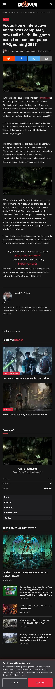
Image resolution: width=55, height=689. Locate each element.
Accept (40, 682)
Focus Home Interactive (33, 472)
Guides (7, 518)
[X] (34, 58)
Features (8, 508)
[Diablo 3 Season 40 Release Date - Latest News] (10, 609)
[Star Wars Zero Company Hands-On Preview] (27, 361)
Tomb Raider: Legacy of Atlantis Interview (25, 415)
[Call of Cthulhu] (27, 451)
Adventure (48, 488)
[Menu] (4, 4)
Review (7, 502)
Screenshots (10, 513)
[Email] (46, 58)
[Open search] (50, 4)
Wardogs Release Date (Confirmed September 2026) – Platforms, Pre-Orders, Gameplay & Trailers (36, 637)
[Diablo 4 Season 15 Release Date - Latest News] (27, 552)
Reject (14, 682)
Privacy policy (19, 675)
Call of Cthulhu (27, 468)
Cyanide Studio (18, 472)
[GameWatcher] (27, 4)
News (6, 19)
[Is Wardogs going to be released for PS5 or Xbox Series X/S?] (10, 624)
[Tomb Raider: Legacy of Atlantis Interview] (27, 397)
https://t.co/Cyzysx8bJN (27, 255)
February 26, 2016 (27, 263)
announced (45, 97)
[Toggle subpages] (50, 518)
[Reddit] (9, 58)
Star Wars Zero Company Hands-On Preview (26, 378)
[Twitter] (7, 302)
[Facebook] (21, 58)
